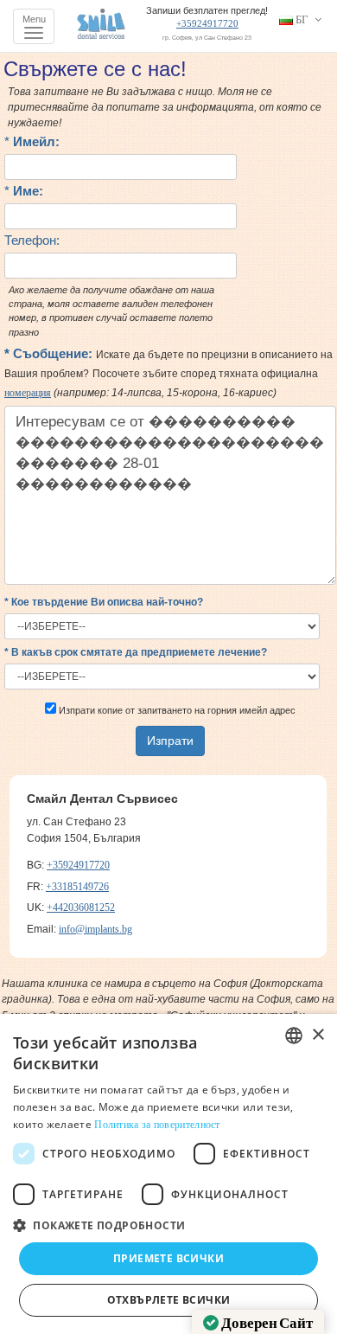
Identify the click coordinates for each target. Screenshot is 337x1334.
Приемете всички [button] (168, 1258)
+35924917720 (207, 24)
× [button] (317, 1035)
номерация (27, 393)
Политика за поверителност (157, 1125)
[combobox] (293, 1035)
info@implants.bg (95, 929)
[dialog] (168, 1174)
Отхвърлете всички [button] (169, 1299)
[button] (168, 1225)
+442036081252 (81, 907)
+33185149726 (77, 887)
